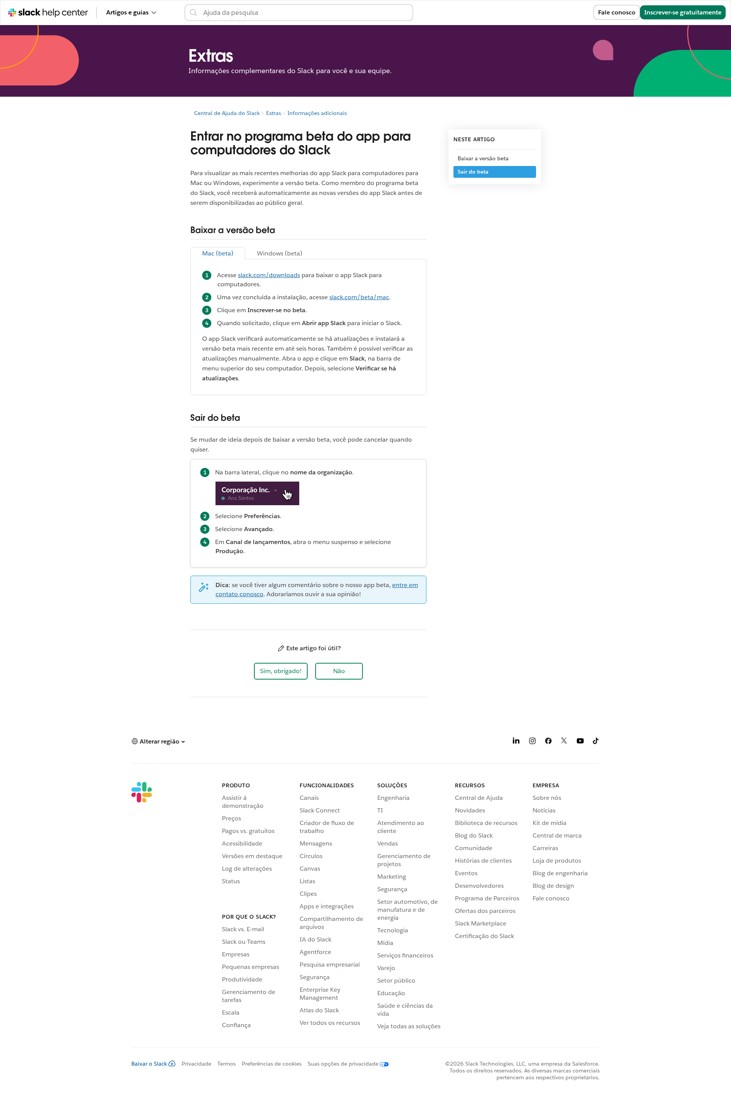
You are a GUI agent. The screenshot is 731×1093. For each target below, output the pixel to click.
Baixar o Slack (149, 1063)
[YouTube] (580, 742)
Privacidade (196, 1063)
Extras (273, 113)
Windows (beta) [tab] (279, 253)
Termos (226, 1063)
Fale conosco (616, 12)
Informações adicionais (317, 113)
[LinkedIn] (516, 742)
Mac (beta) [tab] (217, 253)
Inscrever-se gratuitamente (682, 12)
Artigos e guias (127, 12)
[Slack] (141, 907)
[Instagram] (532, 742)
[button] (281, 671)
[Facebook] (548, 742)
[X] (564, 742)
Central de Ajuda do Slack (227, 113)
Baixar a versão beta (483, 158)
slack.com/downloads (269, 275)
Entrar (575, 12)
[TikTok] (596, 742)
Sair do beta (473, 171)
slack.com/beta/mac (359, 297)
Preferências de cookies (272, 1063)
